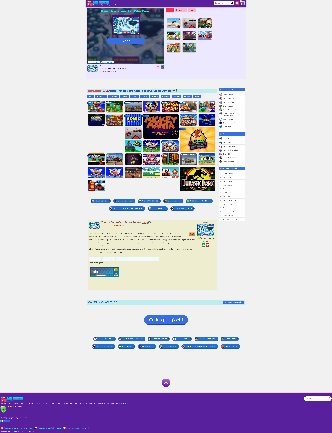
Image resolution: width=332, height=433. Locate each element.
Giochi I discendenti (229, 161)
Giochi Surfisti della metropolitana (229, 114)
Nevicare (155, 96)
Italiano (7, 421)
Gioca (125, 41)
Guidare (134, 96)
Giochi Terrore (228, 215)
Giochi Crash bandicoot (231, 150)
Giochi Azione (227, 193)
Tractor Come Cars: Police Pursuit (77, 428)
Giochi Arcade (227, 177)
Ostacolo (165, 96)
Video (192, 10)
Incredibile (113, 96)
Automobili (101, 96)
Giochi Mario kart (229, 98)
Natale (197, 96)
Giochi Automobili (229, 102)
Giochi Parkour (228, 119)
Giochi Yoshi (230, 339)
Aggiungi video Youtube (233, 302)
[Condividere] (162, 67)
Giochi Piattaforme (229, 158)
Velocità (124, 96)
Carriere (187, 96)
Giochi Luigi (127, 346)
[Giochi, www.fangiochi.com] (98, 3)
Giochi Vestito (227, 204)
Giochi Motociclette (229, 123)
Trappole (176, 96)
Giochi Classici (227, 185)
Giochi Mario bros (229, 146)
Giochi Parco (227, 127)
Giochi (169, 10)
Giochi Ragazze (228, 196)
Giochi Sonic (227, 142)
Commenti (181, 10)
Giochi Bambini (228, 189)
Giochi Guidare (228, 106)
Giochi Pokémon (228, 139)
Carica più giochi (166, 319)
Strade (144, 96)
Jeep (90, 96)
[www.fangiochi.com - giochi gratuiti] (12, 399)
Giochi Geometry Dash (230, 110)
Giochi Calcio (227, 181)
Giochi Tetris (147, 346)
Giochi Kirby (227, 154)
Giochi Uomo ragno (104, 346)
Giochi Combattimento (231, 208)
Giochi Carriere (228, 95)
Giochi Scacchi (231, 346)
